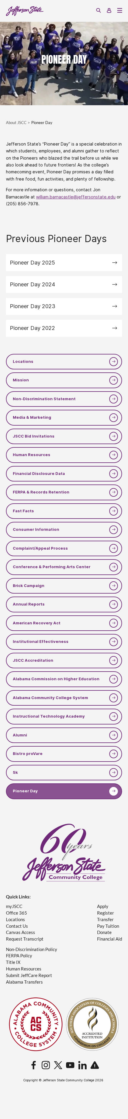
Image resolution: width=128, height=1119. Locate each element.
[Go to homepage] (24, 11)
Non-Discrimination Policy (31, 949)
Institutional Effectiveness (40, 641)
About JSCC (16, 122)
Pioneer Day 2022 (32, 328)
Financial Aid (109, 938)
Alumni (20, 735)
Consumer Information (36, 529)
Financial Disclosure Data (39, 473)
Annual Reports (29, 604)
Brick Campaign (28, 585)
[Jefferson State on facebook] (33, 1065)
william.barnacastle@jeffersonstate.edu (75, 197)
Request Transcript (24, 938)
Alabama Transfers (24, 982)
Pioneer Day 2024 (32, 284)
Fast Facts (23, 511)
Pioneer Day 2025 (32, 262)
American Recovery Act (36, 623)
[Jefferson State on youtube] (70, 1065)
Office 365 (16, 912)
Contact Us (17, 926)
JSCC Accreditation (33, 660)
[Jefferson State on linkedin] (82, 1065)
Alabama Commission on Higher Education (56, 679)
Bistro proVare (28, 753)
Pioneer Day (25, 791)
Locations (23, 361)
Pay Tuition (108, 926)
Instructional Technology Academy (49, 716)
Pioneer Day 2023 (32, 306)
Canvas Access (20, 932)
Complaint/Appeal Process (40, 548)
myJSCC (14, 906)
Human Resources (31, 455)
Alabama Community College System (50, 697)
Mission (21, 380)
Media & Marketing (32, 417)
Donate (104, 932)
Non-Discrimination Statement (44, 399)
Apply (102, 906)
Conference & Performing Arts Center (51, 567)
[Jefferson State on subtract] (94, 1065)
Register (105, 912)
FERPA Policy (19, 955)
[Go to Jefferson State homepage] (64, 852)
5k (15, 772)
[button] (98, 11)
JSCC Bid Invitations (33, 436)
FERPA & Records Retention (41, 492)
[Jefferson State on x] (58, 1065)
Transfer (105, 919)
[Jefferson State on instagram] (46, 1065)
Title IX (13, 962)
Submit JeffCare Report (29, 975)
